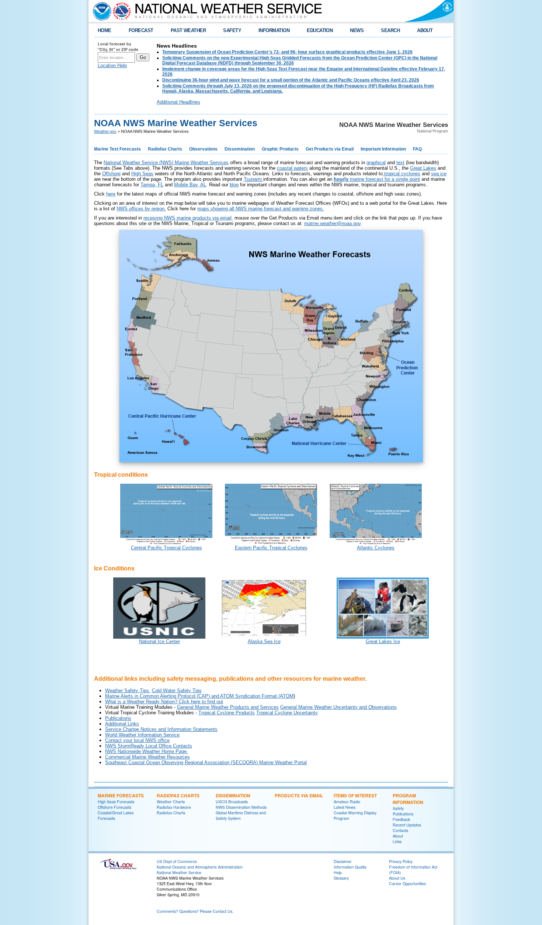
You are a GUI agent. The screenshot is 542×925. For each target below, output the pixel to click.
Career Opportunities (407, 883)
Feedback (401, 819)
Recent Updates (407, 825)
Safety (398, 808)
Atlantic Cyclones (376, 547)
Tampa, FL (151, 184)
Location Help (112, 65)
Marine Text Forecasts (117, 149)
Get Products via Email (330, 149)
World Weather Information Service (142, 735)
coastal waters (292, 168)
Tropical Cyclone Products (226, 712)
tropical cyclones (401, 173)
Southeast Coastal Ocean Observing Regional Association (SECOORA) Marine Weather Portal (206, 762)
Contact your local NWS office (137, 740)
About (398, 836)
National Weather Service (179, 872)
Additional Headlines (178, 102)
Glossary (341, 878)
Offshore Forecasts (114, 807)
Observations (203, 149)
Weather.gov (105, 131)
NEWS (357, 30)
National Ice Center (159, 641)
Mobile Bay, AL (190, 184)
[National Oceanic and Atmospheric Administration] (100, 11)
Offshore (111, 173)
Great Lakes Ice (383, 641)
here (110, 194)
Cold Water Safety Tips (177, 690)
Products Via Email (299, 795)
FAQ (417, 149)
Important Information (383, 149)
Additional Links (122, 723)
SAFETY (232, 30)
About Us (397, 878)
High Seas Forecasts (116, 801)
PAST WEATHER (188, 30)
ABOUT (424, 30)
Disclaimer (343, 861)
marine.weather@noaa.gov (332, 223)
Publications (118, 718)
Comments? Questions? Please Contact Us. (195, 911)
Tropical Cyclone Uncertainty (287, 712)
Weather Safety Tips (127, 690)
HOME (104, 30)
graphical (376, 162)
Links (397, 841)
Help (338, 872)
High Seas (142, 173)
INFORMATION (273, 30)
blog (234, 184)
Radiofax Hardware (174, 807)
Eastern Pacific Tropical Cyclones (271, 547)
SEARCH (390, 30)
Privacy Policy (401, 861)
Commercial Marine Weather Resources (147, 757)
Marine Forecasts (121, 795)
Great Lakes (423, 168)
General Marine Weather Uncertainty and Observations (338, 707)
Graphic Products (280, 149)
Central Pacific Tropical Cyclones (166, 547)
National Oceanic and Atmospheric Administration (200, 867)
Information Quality (350, 867)
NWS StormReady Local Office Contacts (148, 746)
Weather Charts (171, 801)
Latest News (344, 807)
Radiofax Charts (165, 149)
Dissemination (240, 149)
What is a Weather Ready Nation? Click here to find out (164, 701)
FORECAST (141, 30)
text (400, 162)
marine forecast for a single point (377, 179)
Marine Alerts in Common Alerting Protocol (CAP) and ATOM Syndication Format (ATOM (199, 696)
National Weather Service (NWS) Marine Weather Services (166, 162)
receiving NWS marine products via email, (188, 218)
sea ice (439, 173)
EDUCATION (320, 30)
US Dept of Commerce (177, 861)
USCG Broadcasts (232, 801)
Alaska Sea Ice (264, 641)
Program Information (408, 798)
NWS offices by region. (141, 208)
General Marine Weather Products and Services (228, 707)
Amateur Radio (347, 801)
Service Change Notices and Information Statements (161, 729)
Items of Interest (355, 795)
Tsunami (253, 179)
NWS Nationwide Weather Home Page (146, 751)
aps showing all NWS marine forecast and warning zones (262, 208)
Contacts (400, 830)
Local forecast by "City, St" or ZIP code (118, 46)
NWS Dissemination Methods (241, 807)
